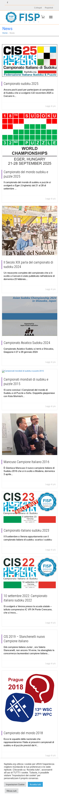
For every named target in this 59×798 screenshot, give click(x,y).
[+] (29, 60)
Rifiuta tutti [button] (12, 790)
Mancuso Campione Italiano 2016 (26, 462)
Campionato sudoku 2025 (21, 84)
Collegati (38, 8)
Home (5, 32)
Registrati (49, 8)
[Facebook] (7, 2)
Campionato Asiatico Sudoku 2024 (27, 343)
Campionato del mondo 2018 (23, 733)
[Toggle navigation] (50, 17)
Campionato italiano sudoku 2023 (26, 530)
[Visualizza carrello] (42, 16)
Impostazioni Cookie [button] (15, 784)
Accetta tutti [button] (35, 784)
